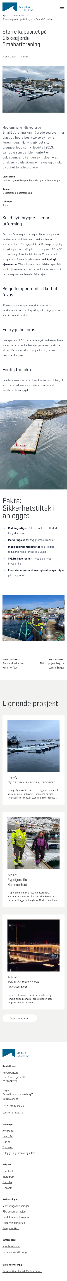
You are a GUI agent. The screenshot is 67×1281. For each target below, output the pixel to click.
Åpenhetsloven (11, 1246)
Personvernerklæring (14, 1252)
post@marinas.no (12, 1112)
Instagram (8, 1176)
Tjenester (7, 1147)
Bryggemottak (10, 1228)
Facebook (8, 1171)
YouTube (7, 1182)
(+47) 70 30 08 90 (13, 1105)
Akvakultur (8, 1130)
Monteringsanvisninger (15, 1206)
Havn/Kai (7, 1136)
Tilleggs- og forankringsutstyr (19, 1153)
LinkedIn (7, 1188)
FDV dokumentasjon (14, 1211)
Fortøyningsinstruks (13, 1222)
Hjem (5, 15)
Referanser (18, 15)
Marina (6, 1142)
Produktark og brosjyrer (15, 1217)
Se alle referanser (20, 1018)
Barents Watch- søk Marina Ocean (22, 1271)
